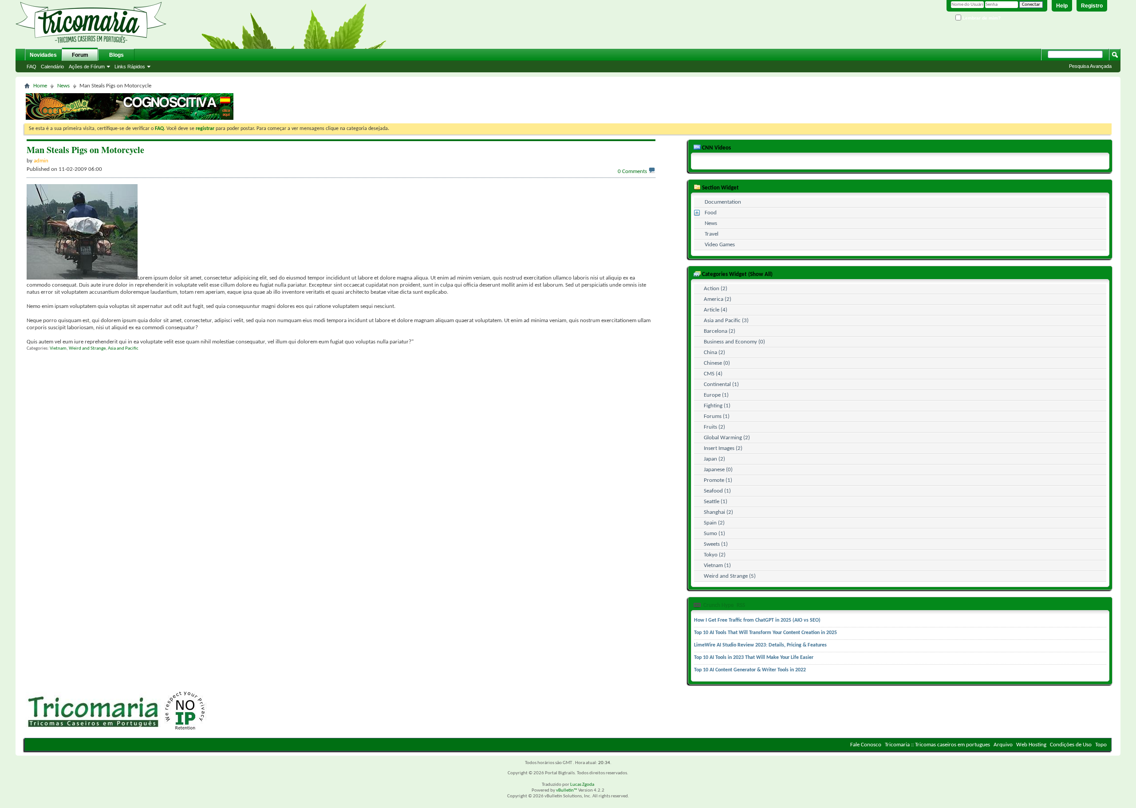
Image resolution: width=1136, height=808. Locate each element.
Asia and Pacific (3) (726, 320)
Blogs (116, 55)
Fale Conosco (865, 745)
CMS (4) (713, 374)
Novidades (43, 55)
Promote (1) (718, 480)
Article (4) (715, 310)
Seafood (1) (717, 491)
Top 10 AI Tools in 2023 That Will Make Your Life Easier (753, 657)
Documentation (723, 202)
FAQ (31, 66)
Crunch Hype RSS (723, 605)
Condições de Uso (1071, 745)
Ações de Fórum (87, 66)
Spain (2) (714, 523)
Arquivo (1003, 745)
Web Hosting (1031, 745)
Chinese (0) (717, 363)
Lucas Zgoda (582, 784)
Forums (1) (717, 416)
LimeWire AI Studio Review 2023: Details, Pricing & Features (760, 645)
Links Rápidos (129, 66)
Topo (1101, 745)
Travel (711, 234)
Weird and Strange (87, 348)
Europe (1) (716, 395)
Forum (80, 55)
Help (1062, 6)
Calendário (52, 66)
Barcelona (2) (719, 331)
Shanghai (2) (718, 512)
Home (40, 86)
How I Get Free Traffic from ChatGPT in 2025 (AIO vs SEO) (757, 620)
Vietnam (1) (717, 565)
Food (711, 213)
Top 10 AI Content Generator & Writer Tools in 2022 (750, 670)
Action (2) (715, 289)
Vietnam (58, 348)
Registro (1092, 6)
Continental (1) (721, 384)
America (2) (717, 299)
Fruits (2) (714, 427)
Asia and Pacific (123, 348)
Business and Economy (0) (734, 342)
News (63, 86)
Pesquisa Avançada (1090, 66)
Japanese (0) (718, 470)
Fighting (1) (717, 406)
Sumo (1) (714, 533)
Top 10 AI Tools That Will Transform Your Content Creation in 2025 (765, 632)
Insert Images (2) (723, 448)
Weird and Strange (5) (730, 576)
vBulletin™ (566, 790)
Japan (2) (714, 459)
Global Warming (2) (727, 438)
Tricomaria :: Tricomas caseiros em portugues (937, 745)
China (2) (714, 352)
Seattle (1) (715, 502)
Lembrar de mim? (981, 18)
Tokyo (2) (715, 555)
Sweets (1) (716, 544)
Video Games (720, 245)
